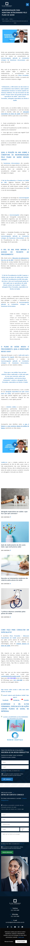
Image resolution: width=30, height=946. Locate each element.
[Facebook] (7, 926)
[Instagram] (18, 926)
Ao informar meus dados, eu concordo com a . (12, 771)
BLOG (7, 19)
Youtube (26, 700)
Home (3, 19)
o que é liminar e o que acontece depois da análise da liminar (15, 426)
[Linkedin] (22, 926)
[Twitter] (11, 926)
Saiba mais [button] (21, 937)
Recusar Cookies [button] (9, 941)
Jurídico (11, 19)
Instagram (16, 700)
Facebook (5, 700)
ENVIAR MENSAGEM (7, 852)
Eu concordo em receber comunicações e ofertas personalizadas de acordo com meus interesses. (12, 774)
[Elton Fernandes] (7, 4)
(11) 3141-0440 (15, 910)
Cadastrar (8, 779)
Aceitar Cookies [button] (21, 941)
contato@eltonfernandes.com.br (10, 676)
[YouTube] (15, 926)
